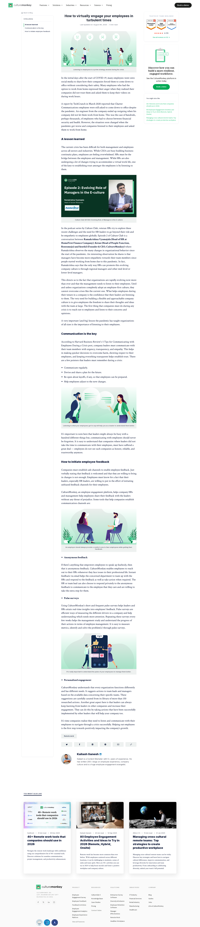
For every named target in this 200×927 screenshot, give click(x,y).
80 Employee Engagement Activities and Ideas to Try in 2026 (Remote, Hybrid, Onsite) (160, 112)
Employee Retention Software (117, 906)
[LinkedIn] (49, 902)
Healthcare (133, 910)
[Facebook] (38, 902)
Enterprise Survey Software (116, 896)
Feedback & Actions (79, 905)
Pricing (93, 906)
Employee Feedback (79, 901)
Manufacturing (134, 906)
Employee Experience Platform (79, 916)
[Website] (100, 754)
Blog (150, 895)
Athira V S (136, 833)
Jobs (150, 902)
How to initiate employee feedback (37, 31)
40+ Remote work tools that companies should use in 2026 (160, 105)
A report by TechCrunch (73, 104)
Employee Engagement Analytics (79, 910)
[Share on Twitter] (66, 744)
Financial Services (135, 899)
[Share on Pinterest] (105, 744)
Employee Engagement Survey (79, 896)
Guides (150, 899)
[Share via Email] (118, 744)
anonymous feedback (78, 568)
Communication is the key (34, 28)
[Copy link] (130, 744)
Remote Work (115, 917)
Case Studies (95, 902)
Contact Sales (96, 910)
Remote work (69, 736)
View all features (78, 922)
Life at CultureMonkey (155, 906)
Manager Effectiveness (115, 912)
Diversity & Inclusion (117, 901)
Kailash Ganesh (85, 833)
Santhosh (30, 833)
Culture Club (91, 228)
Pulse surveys (71, 598)
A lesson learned (31, 24)
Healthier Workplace (117, 921)
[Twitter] (43, 902)
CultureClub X (96, 895)
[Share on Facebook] (79, 744)
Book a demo (183, 5)
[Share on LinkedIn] (92, 744)
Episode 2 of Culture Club (110, 235)
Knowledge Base (97, 899)
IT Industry (133, 895)
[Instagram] (54, 902)
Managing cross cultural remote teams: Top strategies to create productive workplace (161, 119)
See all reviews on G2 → (161, 37)
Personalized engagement (77, 680)
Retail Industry (134, 902)
